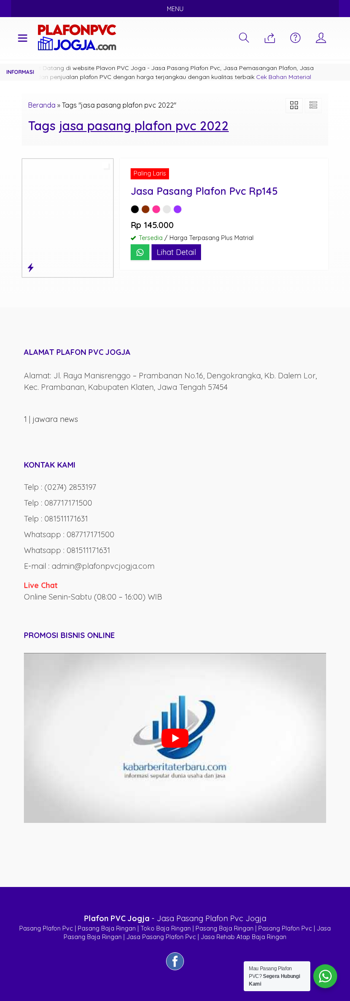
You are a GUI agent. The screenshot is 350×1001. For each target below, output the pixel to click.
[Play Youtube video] (175, 738)
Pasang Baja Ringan (107, 928)
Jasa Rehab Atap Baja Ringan (243, 937)
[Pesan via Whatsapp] (270, 38)
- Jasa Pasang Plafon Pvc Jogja (175, 918)
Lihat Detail (176, 252)
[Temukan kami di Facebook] (175, 970)
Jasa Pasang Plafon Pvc (161, 937)
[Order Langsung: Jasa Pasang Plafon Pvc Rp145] (30, 267)
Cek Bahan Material (283, 77)
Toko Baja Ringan (165, 928)
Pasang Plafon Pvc (46, 928)
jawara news (55, 419)
